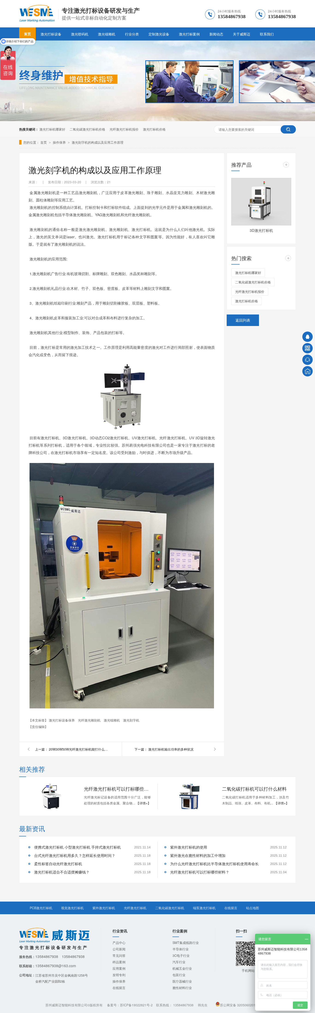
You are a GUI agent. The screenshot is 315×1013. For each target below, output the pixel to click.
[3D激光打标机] (261, 201)
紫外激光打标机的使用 (188, 847)
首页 (44, 142)
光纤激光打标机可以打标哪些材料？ (117, 788)
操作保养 (60, 142)
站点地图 (252, 907)
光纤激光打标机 (135, 907)
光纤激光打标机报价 (124, 129)
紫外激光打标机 (103, 907)
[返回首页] (307, 371)
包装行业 (178, 974)
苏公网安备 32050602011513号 (243, 1005)
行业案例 (179, 931)
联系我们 (267, 34)
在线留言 (230, 907)
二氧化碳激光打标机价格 (87, 129)
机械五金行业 (182, 968)
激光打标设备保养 (62, 720)
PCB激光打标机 (41, 907)
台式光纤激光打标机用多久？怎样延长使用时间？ (74, 855)
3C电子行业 (181, 955)
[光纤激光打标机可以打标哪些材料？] (51, 796)
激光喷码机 (79, 34)
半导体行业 (180, 949)
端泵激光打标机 (204, 907)
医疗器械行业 (182, 981)
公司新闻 (119, 949)
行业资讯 (120, 931)
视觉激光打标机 (72, 907)
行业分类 (132, 34)
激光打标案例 (189, 34)
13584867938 (183, 1005)
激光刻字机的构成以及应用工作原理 (97, 142)
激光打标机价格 (154, 129)
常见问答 (119, 955)
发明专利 (119, 974)
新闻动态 (216, 34)
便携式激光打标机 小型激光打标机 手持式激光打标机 (77, 847)
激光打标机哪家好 (52, 129)
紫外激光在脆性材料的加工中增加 (198, 855)
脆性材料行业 (182, 987)
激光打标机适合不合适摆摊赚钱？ (61, 872)
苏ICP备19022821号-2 (136, 1005)
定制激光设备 (159, 34)
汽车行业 (178, 962)
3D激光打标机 (261, 230)
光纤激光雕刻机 (89, 720)
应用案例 (119, 968)
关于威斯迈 (241, 34)
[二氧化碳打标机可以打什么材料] (189, 796)
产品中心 (119, 942)
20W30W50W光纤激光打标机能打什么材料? (79, 749)
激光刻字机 (131, 720)
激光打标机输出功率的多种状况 (170, 749)
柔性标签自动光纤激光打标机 (58, 863)
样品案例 (119, 962)
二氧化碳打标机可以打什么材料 (254, 788)
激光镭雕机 (106, 34)
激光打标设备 (51, 34)
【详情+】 (143, 803)
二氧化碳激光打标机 (169, 907)
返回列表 (242, 320)
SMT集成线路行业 (185, 942)
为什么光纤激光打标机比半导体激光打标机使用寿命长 (214, 863)
